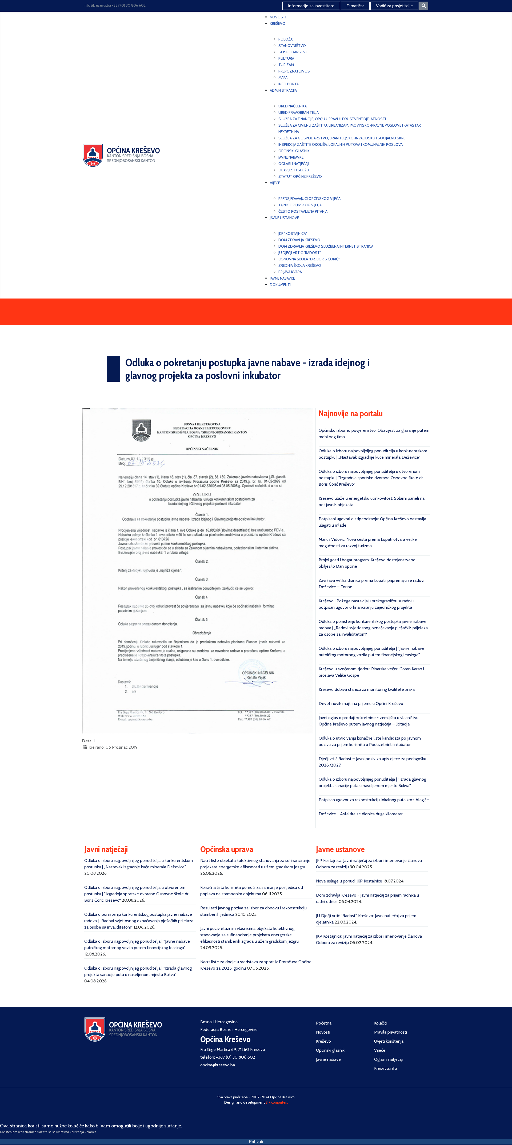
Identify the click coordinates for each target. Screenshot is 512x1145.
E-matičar (355, 5)
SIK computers (277, 1102)
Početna (323, 1023)
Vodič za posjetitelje (394, 5)
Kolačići (380, 1023)
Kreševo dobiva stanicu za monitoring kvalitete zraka (367, 689)
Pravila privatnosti (390, 1032)
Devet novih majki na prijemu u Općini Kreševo (361, 703)
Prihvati (256, 1141)
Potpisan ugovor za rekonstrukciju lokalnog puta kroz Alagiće (374, 799)
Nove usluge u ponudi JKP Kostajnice (349, 881)
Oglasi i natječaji (388, 1059)
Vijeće (379, 1050)
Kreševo (323, 1041)
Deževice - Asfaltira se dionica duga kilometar (361, 813)
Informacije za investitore (311, 5)
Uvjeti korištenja (388, 1041)
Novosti (323, 1032)
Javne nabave (328, 1059)
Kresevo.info (385, 1068)
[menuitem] (278, 17)
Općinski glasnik (330, 1050)
